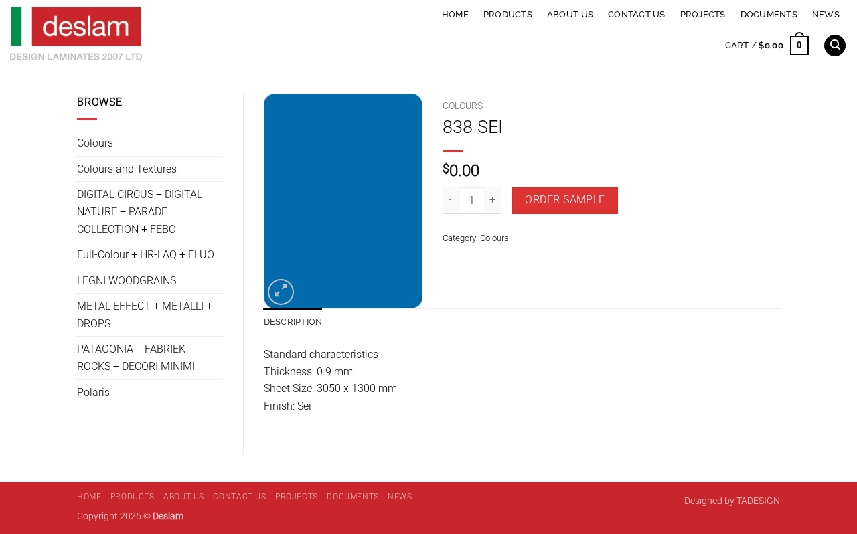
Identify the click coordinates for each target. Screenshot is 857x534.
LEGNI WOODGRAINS (126, 280)
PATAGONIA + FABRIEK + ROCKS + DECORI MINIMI (136, 358)
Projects (703, 14)
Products (507, 14)
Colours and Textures (127, 169)
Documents (769, 14)
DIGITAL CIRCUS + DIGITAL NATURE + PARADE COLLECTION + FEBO (139, 211)
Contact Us (637, 14)
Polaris (93, 392)
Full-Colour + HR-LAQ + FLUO (145, 254)
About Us (570, 14)
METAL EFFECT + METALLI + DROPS (144, 315)
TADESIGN (758, 501)
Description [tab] (293, 322)
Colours (95, 143)
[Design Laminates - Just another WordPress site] (170, 33)
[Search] (835, 46)
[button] (767, 45)
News (826, 14)
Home (455, 14)
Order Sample (565, 200)
